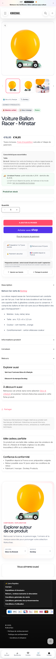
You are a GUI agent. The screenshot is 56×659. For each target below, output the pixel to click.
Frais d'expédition (25, 142)
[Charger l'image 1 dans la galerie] (13, 86)
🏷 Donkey (24, 99)
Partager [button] (8, 409)
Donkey (23, 291)
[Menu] (5, 13)
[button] (52, 13)
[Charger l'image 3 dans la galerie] (42, 86)
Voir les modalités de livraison (23, 183)
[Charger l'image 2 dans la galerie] (28, 86)
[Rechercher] (45, 13)
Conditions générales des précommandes (22, 601)
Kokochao (9, 628)
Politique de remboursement (18, 631)
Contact (8, 587)
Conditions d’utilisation (18, 638)
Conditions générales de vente (17, 597)
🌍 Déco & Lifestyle (10, 99)
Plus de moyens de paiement (28, 236)
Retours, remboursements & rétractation (21, 594)
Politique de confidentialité (18, 634)
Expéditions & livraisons (14, 590)
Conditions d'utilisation (14, 604)
